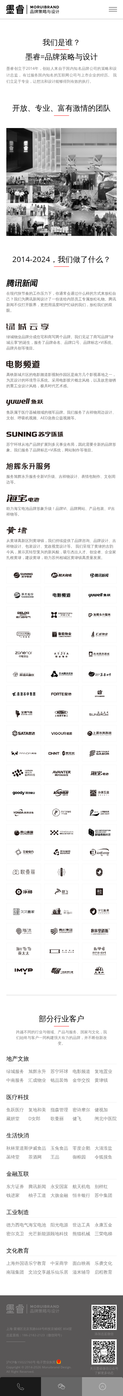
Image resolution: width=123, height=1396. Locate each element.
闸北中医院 (106, 1118)
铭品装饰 (59, 1080)
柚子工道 (37, 1195)
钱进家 (13, 1195)
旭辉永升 (37, 1071)
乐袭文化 (103, 1263)
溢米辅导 (81, 1272)
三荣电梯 (103, 1234)
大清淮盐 (103, 1148)
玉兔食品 (59, 1148)
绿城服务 (15, 1071)
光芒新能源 (39, 1234)
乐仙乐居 (59, 1272)
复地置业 (103, 1071)
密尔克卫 (15, 1234)
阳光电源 (59, 1225)
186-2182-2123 (33, 1335)
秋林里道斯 (17, 1148)
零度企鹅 (81, 1148)
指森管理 (59, 1110)
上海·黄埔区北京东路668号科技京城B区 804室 (39, 1328)
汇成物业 (37, 1080)
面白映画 (81, 1263)
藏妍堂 (13, 1118)
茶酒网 (35, 1157)
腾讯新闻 (37, 1186)
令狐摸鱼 (103, 1157)
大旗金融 (59, 1195)
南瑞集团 (15, 1272)
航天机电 (81, 1186)
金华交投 (81, 1080)
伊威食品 (37, 1148)
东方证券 (15, 1186)
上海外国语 (17, 1263)
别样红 (101, 1186)
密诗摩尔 (81, 1110)
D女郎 (34, 1118)
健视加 (101, 1110)
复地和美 (37, 1110)
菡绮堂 (13, 1157)
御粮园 (79, 1157)
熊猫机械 (81, 1234)
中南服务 (15, 1080)
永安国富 (59, 1186)
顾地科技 (59, 1234)
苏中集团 (103, 1195)
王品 (54, 1157)
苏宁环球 (59, 1071)
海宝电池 (37, 1225)
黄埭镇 (101, 1080)
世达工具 (81, 1225)
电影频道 (81, 1071)
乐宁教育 (37, 1263)
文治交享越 (39, 1272)
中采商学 (59, 1263)
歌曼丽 (57, 1118)
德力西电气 (17, 1225)
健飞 (77, 1118)
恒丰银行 (81, 1195)
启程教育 (103, 1272)
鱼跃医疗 (15, 1110)
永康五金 (103, 1225)
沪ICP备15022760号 (21, 1362)
